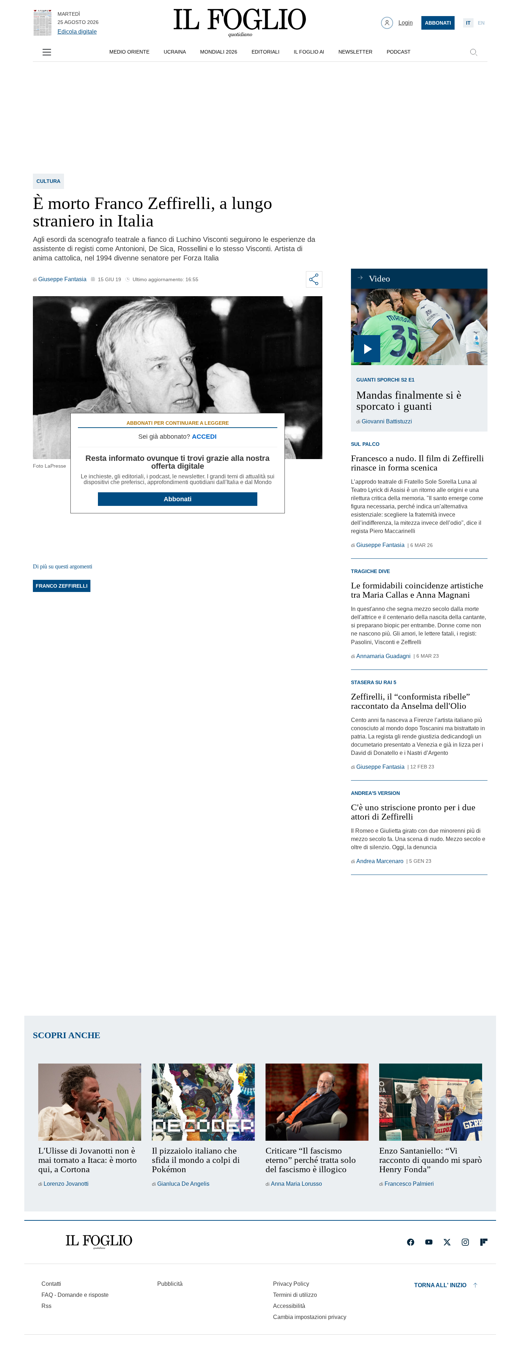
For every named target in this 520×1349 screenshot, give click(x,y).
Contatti (51, 1284)
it (468, 23)
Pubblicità (170, 1284)
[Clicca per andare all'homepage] (99, 1242)
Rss (46, 1306)
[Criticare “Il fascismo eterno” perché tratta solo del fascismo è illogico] (317, 1102)
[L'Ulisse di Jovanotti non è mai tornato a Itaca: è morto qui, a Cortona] (89, 1102)
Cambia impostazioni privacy (309, 1317)
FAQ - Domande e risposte (75, 1295)
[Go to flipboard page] (483, 1242)
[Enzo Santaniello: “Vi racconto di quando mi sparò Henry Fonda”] (430, 1102)
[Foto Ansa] (419, 327)
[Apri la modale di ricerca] (473, 52)
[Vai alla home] (240, 23)
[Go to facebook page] (410, 1242)
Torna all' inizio (440, 1285)
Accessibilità (289, 1306)
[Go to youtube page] (428, 1242)
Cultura (48, 181)
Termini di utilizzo (295, 1295)
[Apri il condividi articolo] (314, 279)
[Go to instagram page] (465, 1242)
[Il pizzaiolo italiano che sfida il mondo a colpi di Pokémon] (203, 1102)
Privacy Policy (291, 1284)
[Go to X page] (447, 1242)
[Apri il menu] (46, 52)
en (481, 23)
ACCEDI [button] (204, 436)
